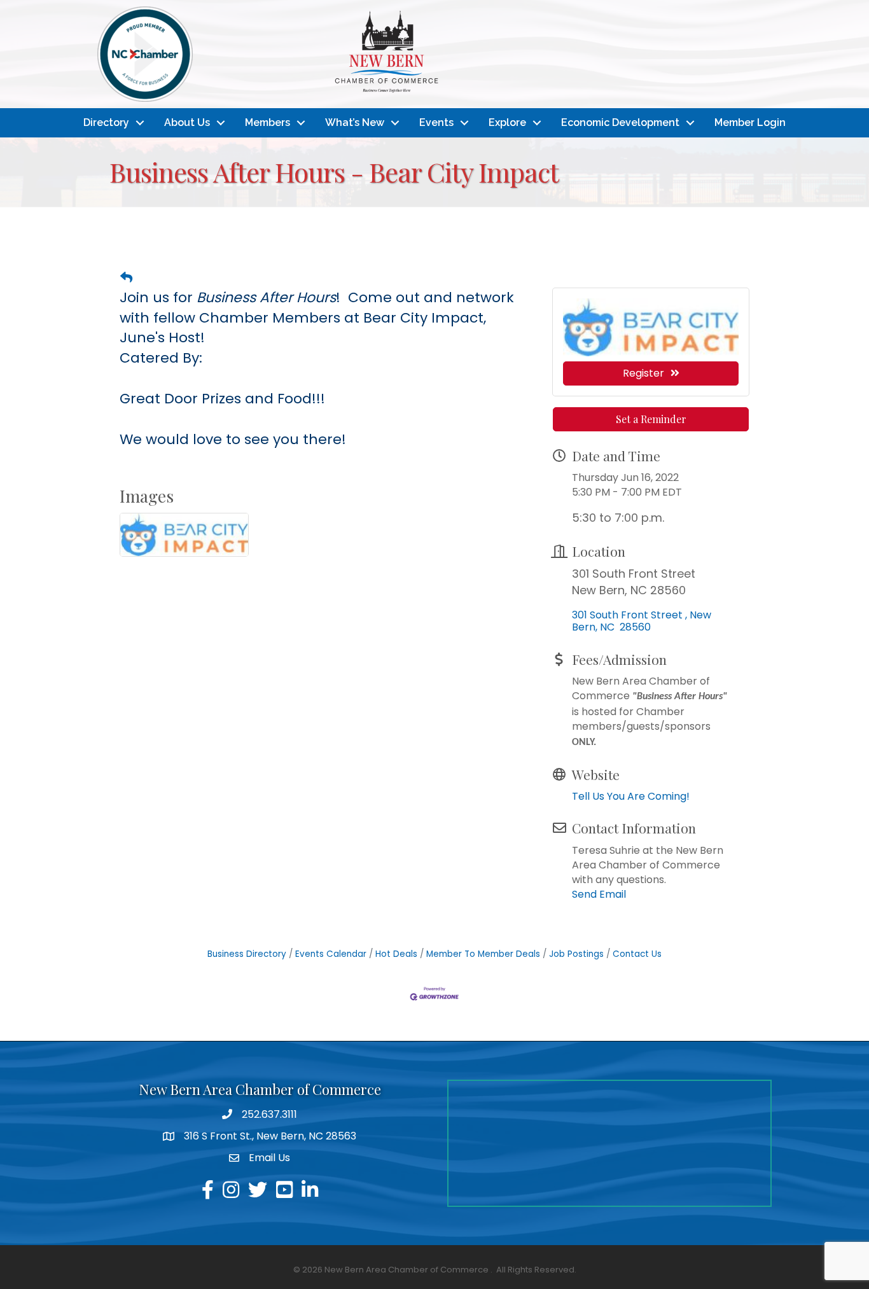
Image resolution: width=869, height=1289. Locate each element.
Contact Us (637, 954)
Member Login (750, 122)
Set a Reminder (651, 419)
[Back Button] (126, 278)
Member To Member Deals (483, 954)
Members (267, 122)
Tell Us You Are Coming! (631, 796)
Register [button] (643, 373)
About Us (187, 122)
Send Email (599, 894)
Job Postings (576, 954)
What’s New (354, 122)
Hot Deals (396, 954)
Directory (106, 122)
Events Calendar (330, 954)
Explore (507, 122)
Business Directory (246, 954)
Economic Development (620, 122)
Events (436, 122)
